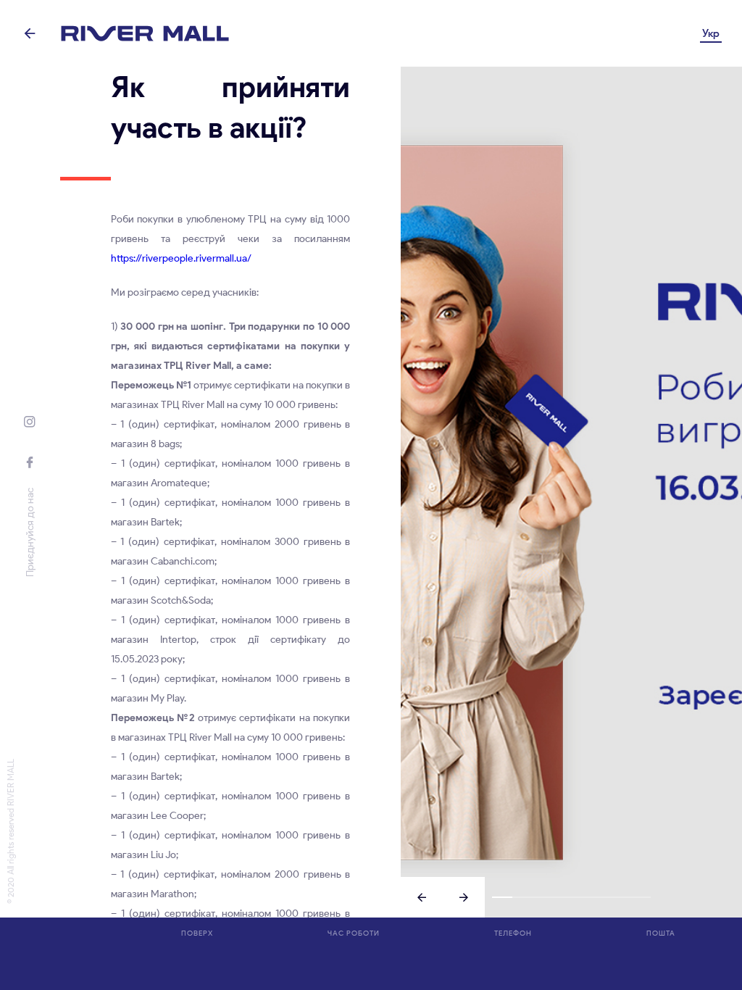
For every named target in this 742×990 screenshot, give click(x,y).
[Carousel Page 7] (620, 897)
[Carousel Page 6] (601, 897)
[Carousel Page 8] (641, 897)
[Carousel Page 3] (541, 897)
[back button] (30, 33)
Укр (711, 33)
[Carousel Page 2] (522, 897)
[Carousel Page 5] (581, 897)
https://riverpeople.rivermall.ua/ (181, 258)
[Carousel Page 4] (561, 897)
